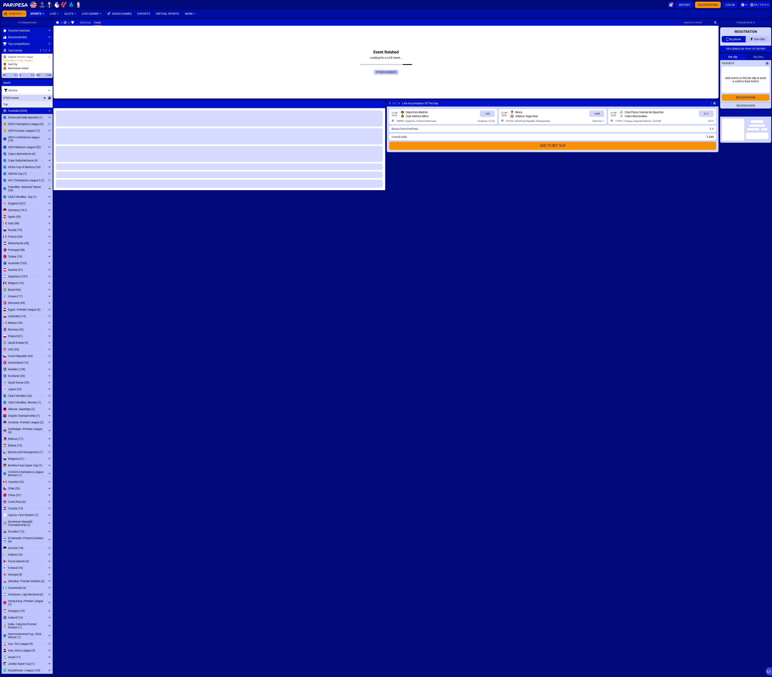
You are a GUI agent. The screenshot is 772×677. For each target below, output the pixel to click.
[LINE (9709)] (57, 22)
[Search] (715, 22)
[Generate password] (757, 103)
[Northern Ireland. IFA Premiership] (72, 22)
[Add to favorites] (49, 57)
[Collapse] (49, 111)
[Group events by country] (49, 97)
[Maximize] (49, 30)
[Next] (49, 50)
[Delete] (714, 103)
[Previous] (40, 50)
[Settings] (744, 5)
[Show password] (765, 103)
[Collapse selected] (44, 97)
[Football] (65, 22)
